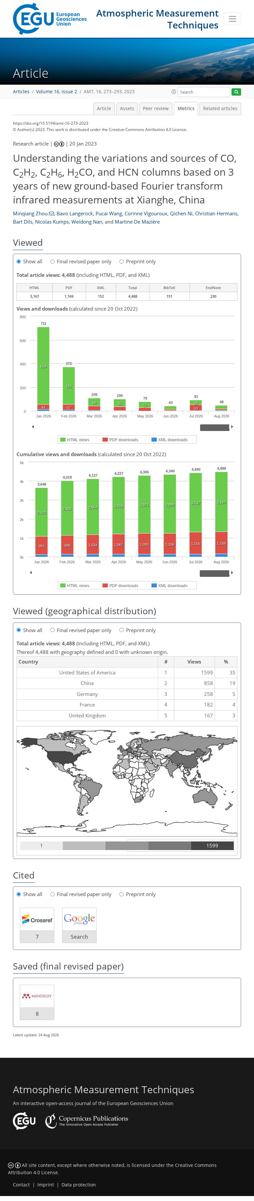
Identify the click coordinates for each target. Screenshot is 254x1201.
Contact (21, 1185)
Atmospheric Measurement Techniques (157, 19)
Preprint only (141, 261)
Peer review (156, 108)
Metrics (186, 108)
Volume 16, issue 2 (56, 92)
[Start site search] (236, 92)
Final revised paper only (84, 261)
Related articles (220, 108)
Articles (21, 92)
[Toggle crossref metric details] (37, 918)
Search (79, 936)
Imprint (45, 1185)
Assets (127, 108)
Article (104, 108)
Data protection (79, 1185)
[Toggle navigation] (232, 19)
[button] (174, 92)
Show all (32, 261)
